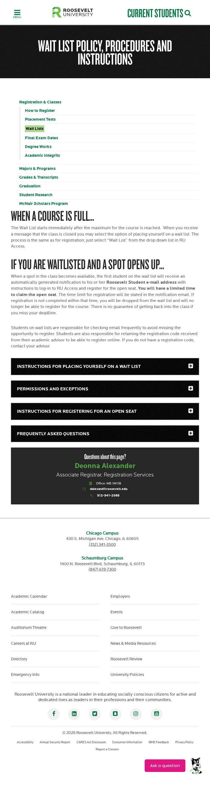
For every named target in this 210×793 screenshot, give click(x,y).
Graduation (29, 186)
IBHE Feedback (158, 742)
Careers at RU (23, 643)
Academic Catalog (27, 612)
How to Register (40, 110)
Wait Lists (34, 128)
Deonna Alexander (105, 466)
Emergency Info (25, 674)
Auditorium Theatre (28, 627)
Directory (19, 659)
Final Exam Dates (41, 138)
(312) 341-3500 (102, 544)
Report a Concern (107, 749)
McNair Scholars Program (43, 203)
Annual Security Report (55, 742)
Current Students (155, 13)
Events (116, 612)
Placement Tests (40, 119)
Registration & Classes (40, 102)
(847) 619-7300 (102, 569)
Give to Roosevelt (126, 627)
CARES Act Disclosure (91, 742)
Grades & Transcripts (38, 177)
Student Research (35, 194)
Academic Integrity (42, 155)
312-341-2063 (108, 495)
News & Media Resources (133, 643)
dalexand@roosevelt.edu (108, 489)
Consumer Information (127, 742)
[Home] (72, 12)
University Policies (127, 674)
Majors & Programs (37, 168)
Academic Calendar (29, 596)
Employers (120, 596)
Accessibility (25, 742)
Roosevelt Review (126, 659)
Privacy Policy (184, 742)
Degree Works (38, 146)
